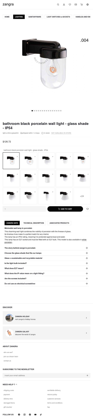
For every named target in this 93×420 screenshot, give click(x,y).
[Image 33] (36, 110)
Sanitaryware (34, 17)
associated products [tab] (59, 223)
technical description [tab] (33, 223)
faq (48, 407)
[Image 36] (42, 110)
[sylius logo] (8, 4)
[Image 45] (60, 110)
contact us (7, 360)
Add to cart (66, 209)
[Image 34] (38, 110)
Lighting (19, 17)
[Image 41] (52, 110)
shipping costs (9, 390)
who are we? (8, 352)
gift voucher (8, 407)
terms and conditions (54, 403)
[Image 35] (40, 110)
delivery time (8, 398)
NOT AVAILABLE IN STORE (61, 133)
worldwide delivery (54, 390)
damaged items (9, 403)
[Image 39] (48, 110)
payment (7, 394)
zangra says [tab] (12, 223)
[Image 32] (34, 110)
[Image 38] (46, 110)
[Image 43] (56, 110)
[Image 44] (58, 110)
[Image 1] (32, 110)
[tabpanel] (46, 256)
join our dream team (11, 356)
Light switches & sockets (58, 17)
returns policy (52, 394)
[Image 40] (50, 110)
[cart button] (81, 4)
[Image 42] (54, 110)
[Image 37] (44, 110)
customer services (53, 398)
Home (7, 17)
